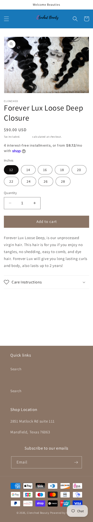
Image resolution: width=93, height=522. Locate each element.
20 (79, 169)
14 (28, 169)
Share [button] (14, 298)
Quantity (10, 193)
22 (11, 181)
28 (63, 181)
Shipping (26, 136)
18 (62, 169)
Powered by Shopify (63, 513)
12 (11, 169)
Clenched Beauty (38, 513)
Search (16, 369)
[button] (6, 18)
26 (46, 181)
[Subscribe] (76, 462)
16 (45, 169)
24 (29, 181)
